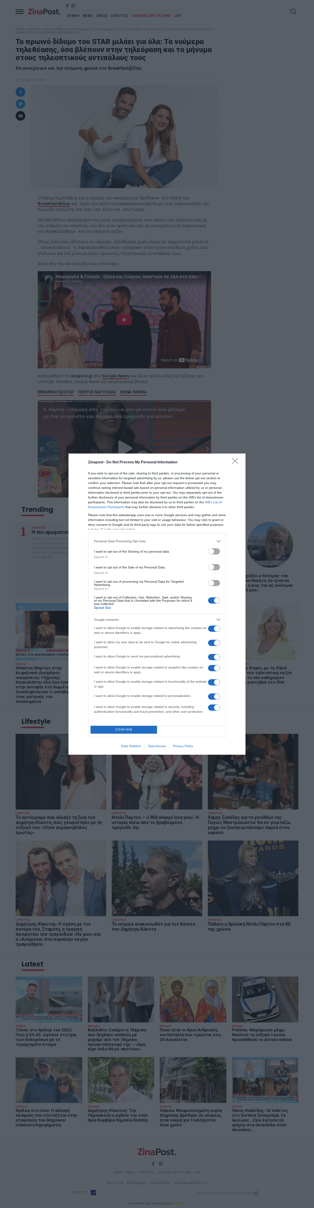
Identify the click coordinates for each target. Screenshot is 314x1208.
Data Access (157, 746)
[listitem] (157, 541)
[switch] (214, 551)
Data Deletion (131, 746)
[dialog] (157, 604)
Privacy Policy (183, 746)
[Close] (236, 462)
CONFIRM (123, 729)
